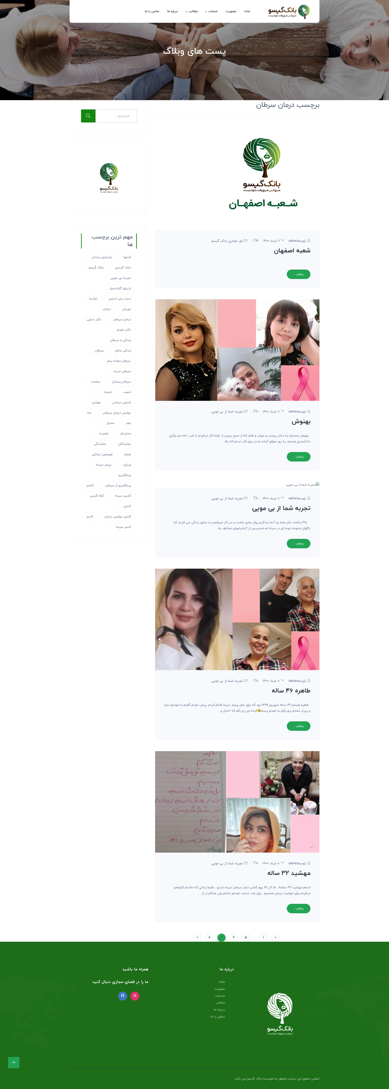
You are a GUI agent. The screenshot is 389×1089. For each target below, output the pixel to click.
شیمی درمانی (121, 402)
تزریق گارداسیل (120, 288)
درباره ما (172, 11)
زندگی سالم (123, 350)
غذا (89, 413)
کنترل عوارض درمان (117, 517)
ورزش (127, 465)
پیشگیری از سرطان (118, 485)
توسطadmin (297, 241)
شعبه (108, 392)
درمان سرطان (122, 319)
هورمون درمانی (102, 454)
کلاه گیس (97, 496)
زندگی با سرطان (120, 340)
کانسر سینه (123, 496)
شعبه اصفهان (292, 250)
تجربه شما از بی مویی (227, 411)
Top (378, 1078)
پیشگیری (124, 475)
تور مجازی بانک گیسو (227, 241)
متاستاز (125, 433)
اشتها (127, 257)
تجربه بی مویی (120, 278)
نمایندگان (124, 444)
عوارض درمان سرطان (117, 413)
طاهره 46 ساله (291, 690)
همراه (127, 454)
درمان (107, 309)
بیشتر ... (299, 274)
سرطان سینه (122, 371)
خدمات (213, 11)
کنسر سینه (123, 527)
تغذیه (93, 299)
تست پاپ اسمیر (120, 299)
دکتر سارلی (94, 319)
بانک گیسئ (123, 267)
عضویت (231, 11)
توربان (126, 309)
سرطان (99, 350)
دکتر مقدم (124, 330)
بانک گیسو (96, 267)
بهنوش (301, 421)
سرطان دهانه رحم (119, 361)
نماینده (104, 433)
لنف (128, 423)
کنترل (127, 506)
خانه (247, 11)
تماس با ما (152, 11)
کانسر (90, 485)
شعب (127, 392)
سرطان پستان (121, 382)
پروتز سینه (103, 465)
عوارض (96, 402)
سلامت (95, 382)
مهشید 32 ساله (288, 873)
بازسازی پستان (102, 257)
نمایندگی (100, 444)
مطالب (193, 11)
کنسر (89, 517)
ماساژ (110, 423)
